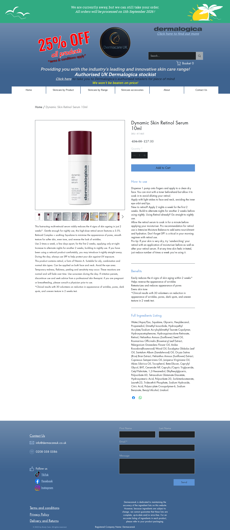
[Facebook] (37, 481)
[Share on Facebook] (133, 398)
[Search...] (199, 56)
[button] (191, 63)
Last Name (165, 428)
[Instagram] (37, 488)
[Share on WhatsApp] (140, 398)
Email (122, 441)
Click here (63, 79)
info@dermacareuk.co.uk (51, 443)
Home (38, 107)
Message (124, 455)
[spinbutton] (139, 155)
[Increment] (145, 155)
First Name (125, 428)
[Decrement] (134, 155)
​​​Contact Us (37, 435)
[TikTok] (37, 474)
